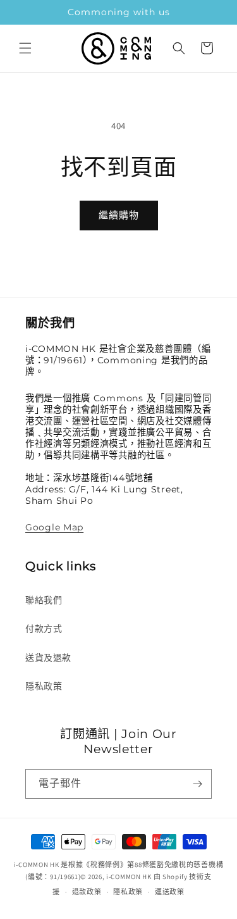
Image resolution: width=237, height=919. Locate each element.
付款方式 (43, 628)
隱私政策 (43, 686)
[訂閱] (197, 784)
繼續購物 (119, 215)
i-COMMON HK (129, 876)
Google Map (54, 527)
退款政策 (87, 891)
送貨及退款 (48, 657)
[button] (25, 48)
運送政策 (170, 891)
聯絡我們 (43, 600)
